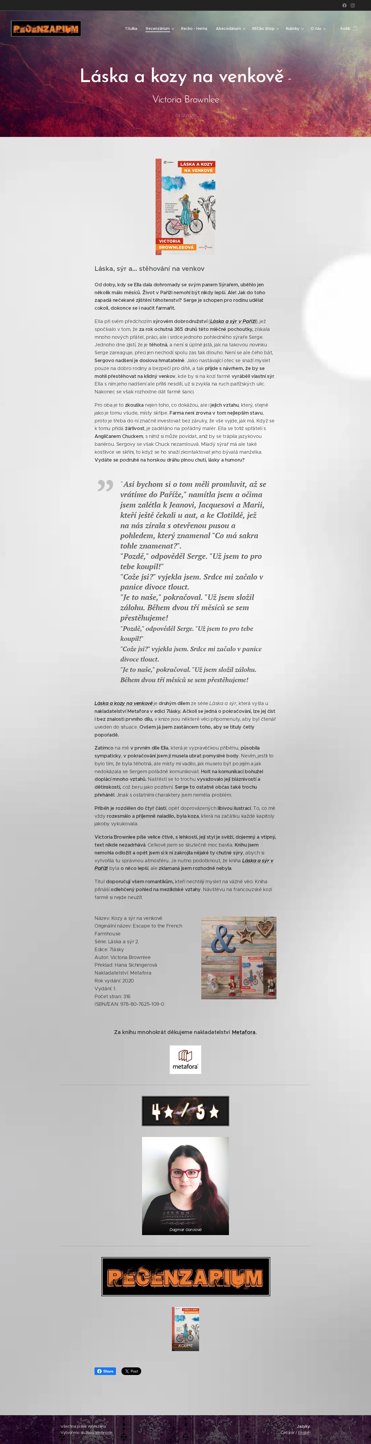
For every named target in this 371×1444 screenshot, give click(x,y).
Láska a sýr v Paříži (233, 321)
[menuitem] (133, 28)
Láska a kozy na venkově (124, 703)
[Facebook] (344, 5)
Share (108, 1371)
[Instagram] (352, 5)
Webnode (104, 1432)
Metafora (244, 1032)
